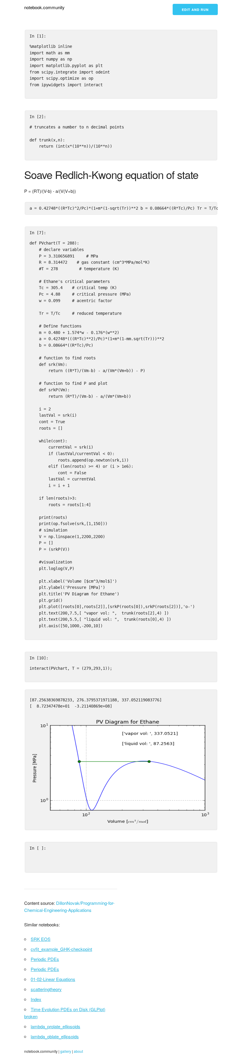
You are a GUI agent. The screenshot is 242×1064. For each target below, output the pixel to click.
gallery (65, 1051)
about (78, 1051)
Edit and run (195, 9)
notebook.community (44, 7)
